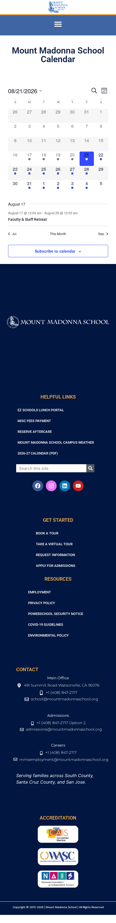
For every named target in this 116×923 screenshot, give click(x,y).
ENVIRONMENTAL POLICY (48, 635)
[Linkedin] (64, 485)
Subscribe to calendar (55, 251)
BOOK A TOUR (47, 533)
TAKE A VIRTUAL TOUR (54, 544)
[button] (58, 24)
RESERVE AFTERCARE (35, 432)
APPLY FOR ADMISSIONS (55, 566)
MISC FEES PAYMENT (34, 421)
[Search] (90, 468)
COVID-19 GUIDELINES (45, 625)
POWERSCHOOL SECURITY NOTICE (55, 614)
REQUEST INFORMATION (55, 555)
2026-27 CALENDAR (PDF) (38, 453)
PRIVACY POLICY (41, 603)
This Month (58, 234)
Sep (101, 234)
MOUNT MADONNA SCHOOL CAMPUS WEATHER (56, 442)
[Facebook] (37, 485)
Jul (14, 234)
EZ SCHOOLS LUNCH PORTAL (41, 410)
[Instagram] (51, 485)
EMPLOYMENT (39, 592)
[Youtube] (78, 485)
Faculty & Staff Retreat (27, 219)
